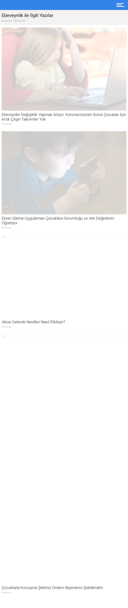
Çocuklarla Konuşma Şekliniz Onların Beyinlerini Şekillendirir (52, 587)
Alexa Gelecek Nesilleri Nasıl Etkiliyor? (33, 322)
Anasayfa (7, 20)
